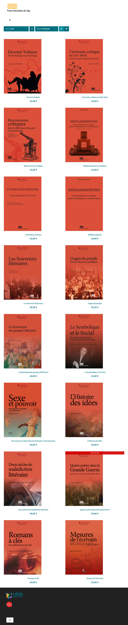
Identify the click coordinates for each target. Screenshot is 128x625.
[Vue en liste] (66, 28)
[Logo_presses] (18, 4)
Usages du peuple (95, 303)
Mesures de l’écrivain (94, 578)
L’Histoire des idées (94, 440)
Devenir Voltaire (33, 97)
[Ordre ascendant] (32, 28)
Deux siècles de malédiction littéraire (33, 509)
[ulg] (14, 593)
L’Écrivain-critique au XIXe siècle (95, 97)
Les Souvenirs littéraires (33, 303)
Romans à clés (33, 578)
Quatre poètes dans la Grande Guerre (95, 509)
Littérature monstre (33, 234)
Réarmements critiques (33, 166)
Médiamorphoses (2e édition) (95, 166)
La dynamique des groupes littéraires (33, 372)
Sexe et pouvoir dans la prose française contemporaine (33, 440)
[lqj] (9, 602)
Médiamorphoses (95, 234)
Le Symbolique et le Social (94, 372)
